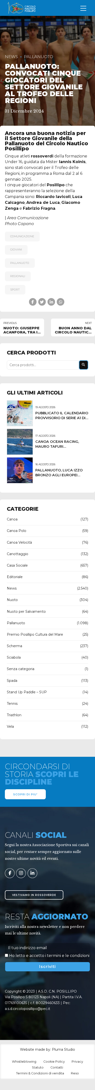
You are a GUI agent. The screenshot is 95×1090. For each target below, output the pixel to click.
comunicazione (22, 236)
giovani (16, 249)
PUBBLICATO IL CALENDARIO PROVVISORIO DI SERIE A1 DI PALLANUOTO (61, 418)
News (11, 56)
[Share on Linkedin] (51, 302)
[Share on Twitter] (42, 302)
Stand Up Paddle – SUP (27, 692)
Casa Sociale (17, 565)
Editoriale (15, 577)
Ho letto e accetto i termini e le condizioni (49, 955)
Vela (10, 726)
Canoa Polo (16, 531)
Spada (12, 680)
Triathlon (14, 715)
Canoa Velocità (19, 542)
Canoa (12, 519)
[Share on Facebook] (33, 302)
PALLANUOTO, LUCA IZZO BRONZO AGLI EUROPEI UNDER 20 (59, 475)
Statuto (38, 1067)
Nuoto (12, 600)
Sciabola (14, 657)
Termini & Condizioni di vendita (40, 1073)
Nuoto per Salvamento (26, 611)
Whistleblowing (24, 1061)
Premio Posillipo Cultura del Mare (35, 634)
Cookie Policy (54, 1061)
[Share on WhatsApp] (60, 302)
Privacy (77, 1061)
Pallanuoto (38, 56)
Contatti (56, 1067)
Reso (75, 1073)
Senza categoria (20, 669)
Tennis (12, 703)
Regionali (17, 276)
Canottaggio (17, 554)
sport (15, 289)
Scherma (14, 646)
